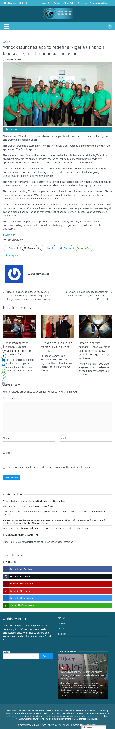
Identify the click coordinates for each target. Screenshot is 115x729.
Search (7, 651)
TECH (60, 639)
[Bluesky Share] (3, 365)
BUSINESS (62, 634)
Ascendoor (63, 724)
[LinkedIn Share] (3, 359)
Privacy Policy (69, 3)
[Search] (110, 26)
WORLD (6, 42)
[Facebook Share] (3, 346)
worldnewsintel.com (15, 716)
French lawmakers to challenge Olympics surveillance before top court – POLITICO (17, 348)
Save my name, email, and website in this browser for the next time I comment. (50, 467)
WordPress (90, 724)
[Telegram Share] (3, 378)
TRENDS (61, 618)
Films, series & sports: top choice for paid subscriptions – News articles (34, 501)
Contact (56, 3)
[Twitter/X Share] (3, 353)
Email (64, 438)
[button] (3, 384)
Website (7, 452)
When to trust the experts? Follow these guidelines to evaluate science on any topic (82, 675)
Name (7, 438)
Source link (9, 234)
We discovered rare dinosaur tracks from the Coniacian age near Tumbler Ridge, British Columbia (45, 528)
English (88, 727)
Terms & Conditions (99, 3)
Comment (9, 398)
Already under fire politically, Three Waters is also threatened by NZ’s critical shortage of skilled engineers (94, 350)
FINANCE (61, 628)
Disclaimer (82, 3)
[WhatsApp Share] (3, 371)
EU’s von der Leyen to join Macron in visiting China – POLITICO (56, 346)
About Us (46, 3)
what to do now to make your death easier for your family (28, 506)
